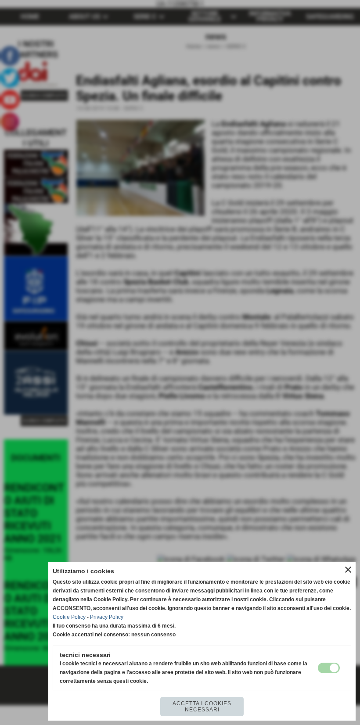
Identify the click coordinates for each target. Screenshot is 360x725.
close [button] (348, 569)
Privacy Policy (106, 617)
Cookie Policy (69, 617)
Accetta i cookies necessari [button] (202, 706)
